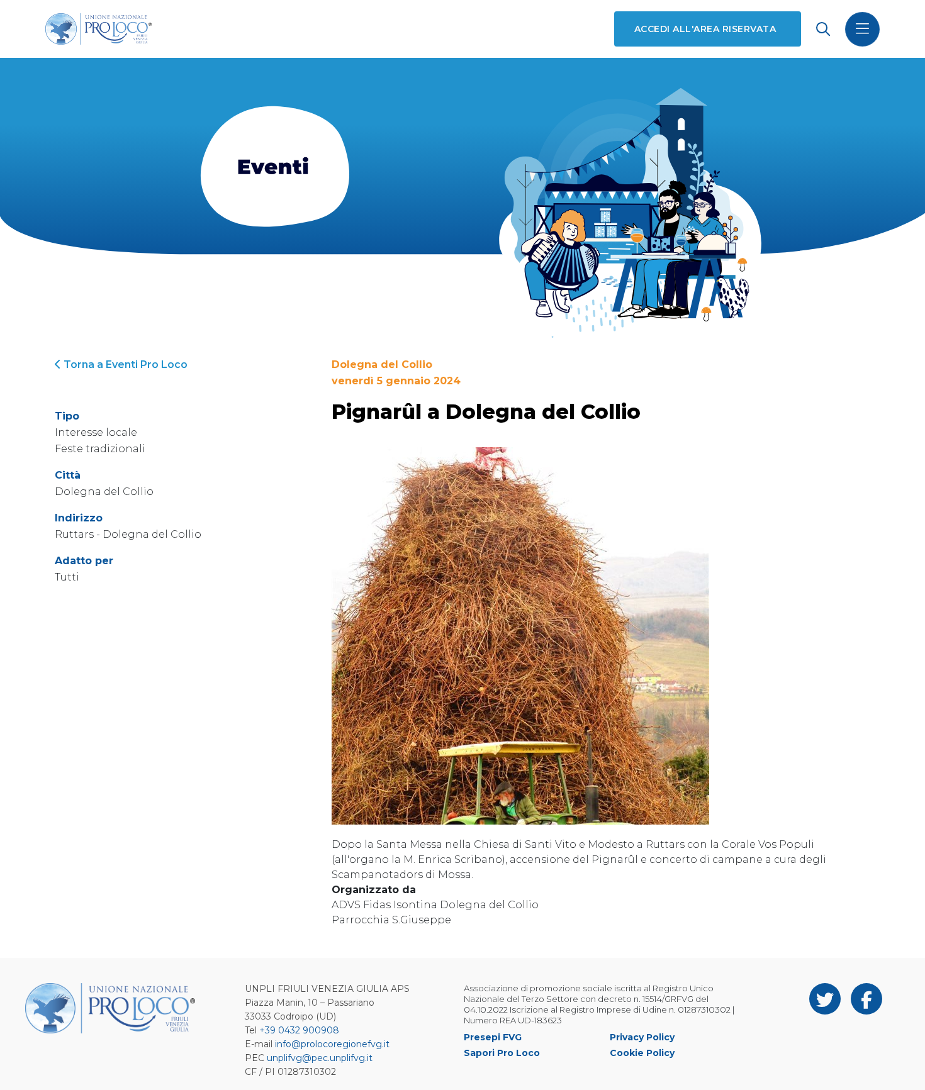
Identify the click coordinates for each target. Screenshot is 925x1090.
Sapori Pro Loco (502, 1053)
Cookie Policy (642, 1053)
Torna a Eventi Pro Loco (124, 364)
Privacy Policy (642, 1037)
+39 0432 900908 (299, 1030)
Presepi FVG (493, 1037)
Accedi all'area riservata (705, 29)
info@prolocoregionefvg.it (332, 1044)
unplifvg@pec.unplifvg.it (320, 1058)
